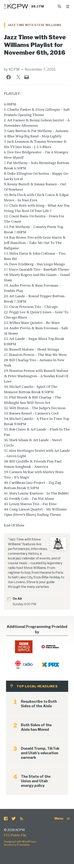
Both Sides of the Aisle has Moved (36, 727)
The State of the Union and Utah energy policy (36, 781)
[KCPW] (16, 6)
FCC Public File (15, 835)
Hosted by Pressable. (17, 844)
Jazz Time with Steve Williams (34, 25)
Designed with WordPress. (20, 841)
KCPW (14, 69)
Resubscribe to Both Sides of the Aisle (39, 703)
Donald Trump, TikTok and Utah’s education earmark (40, 753)
